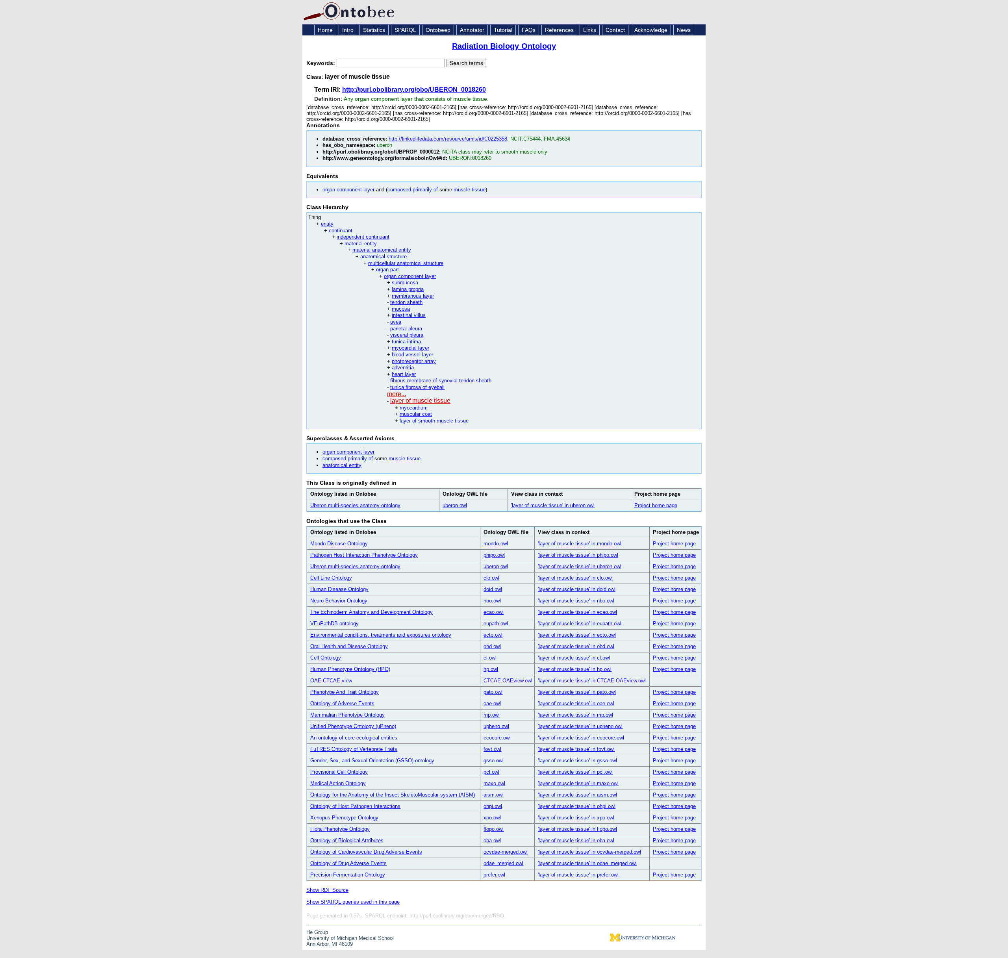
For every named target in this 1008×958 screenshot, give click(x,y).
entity (327, 224)
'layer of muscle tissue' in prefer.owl (578, 875)
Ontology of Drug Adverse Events (348, 863)
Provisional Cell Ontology (339, 772)
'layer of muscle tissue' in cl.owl (574, 658)
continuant (340, 230)
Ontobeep (438, 30)
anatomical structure (383, 256)
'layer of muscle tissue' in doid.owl (576, 589)
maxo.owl (494, 783)
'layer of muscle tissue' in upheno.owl (580, 726)
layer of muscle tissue (420, 400)
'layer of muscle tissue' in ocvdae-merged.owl (589, 852)
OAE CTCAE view (331, 681)
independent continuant (363, 237)
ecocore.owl (497, 738)
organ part (387, 269)
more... (396, 394)
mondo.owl (496, 544)
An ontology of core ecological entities (353, 738)
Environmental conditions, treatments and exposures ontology (380, 635)
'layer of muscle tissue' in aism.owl (577, 795)
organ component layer (348, 190)
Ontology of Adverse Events (342, 703)
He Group (317, 932)
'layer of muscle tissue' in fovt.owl (576, 749)
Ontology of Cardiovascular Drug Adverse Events (366, 852)
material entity (361, 243)
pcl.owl (491, 772)
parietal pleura (406, 329)
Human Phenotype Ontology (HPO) (350, 669)
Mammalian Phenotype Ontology (347, 715)
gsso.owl (494, 760)
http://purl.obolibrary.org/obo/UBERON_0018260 (414, 89)
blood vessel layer (412, 355)
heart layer (404, 374)
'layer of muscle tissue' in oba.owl (576, 840)
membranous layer (413, 296)
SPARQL (405, 30)
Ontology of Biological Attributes (347, 840)
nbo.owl (492, 601)
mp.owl (492, 715)
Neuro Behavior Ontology (338, 601)
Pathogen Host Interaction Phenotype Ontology (364, 555)
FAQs (529, 30)
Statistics (374, 30)
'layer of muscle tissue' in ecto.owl (577, 635)
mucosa (401, 309)
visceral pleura (406, 335)
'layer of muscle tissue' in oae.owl (576, 703)
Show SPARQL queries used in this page (353, 902)
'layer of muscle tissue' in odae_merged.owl (587, 863)
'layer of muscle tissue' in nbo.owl (576, 601)
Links (589, 30)
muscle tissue (469, 190)
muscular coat (416, 414)
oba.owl (492, 840)
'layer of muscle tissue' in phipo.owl (578, 555)
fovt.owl (492, 749)
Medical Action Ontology (338, 783)
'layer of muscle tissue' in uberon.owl (553, 505)
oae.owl (492, 703)
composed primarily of (412, 190)
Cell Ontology (325, 658)
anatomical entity (341, 465)
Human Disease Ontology (339, 589)
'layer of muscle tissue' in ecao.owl (577, 612)
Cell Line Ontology (331, 578)
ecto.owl (493, 635)
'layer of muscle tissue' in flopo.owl (577, 829)
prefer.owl (494, 875)
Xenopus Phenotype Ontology (344, 818)
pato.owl (493, 692)
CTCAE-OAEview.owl (508, 681)
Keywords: (321, 63)
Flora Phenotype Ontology (340, 829)
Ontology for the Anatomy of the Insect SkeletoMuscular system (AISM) (392, 795)
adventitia (403, 368)
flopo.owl (494, 829)
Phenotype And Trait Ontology (344, 692)
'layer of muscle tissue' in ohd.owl (576, 646)
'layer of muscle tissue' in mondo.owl (579, 544)
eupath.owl (496, 623)
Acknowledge (650, 30)
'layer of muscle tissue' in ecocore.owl (581, 738)
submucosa (405, 282)
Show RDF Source (327, 890)
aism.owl (494, 795)
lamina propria (408, 289)
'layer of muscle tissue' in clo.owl (575, 578)
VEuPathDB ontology (334, 623)
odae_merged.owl (503, 863)
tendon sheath (406, 302)
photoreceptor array (414, 361)
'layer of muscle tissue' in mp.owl (575, 715)
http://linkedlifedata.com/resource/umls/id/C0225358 (448, 139)
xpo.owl (492, 818)
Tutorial (503, 30)
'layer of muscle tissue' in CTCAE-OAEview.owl (592, 681)
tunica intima (406, 342)
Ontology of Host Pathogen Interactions (355, 806)
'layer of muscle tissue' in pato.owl (577, 692)
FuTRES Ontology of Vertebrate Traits (353, 749)
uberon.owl (455, 505)
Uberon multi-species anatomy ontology (355, 505)
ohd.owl (492, 646)
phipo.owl (494, 555)
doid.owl (493, 589)
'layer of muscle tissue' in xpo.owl (576, 818)
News (684, 30)
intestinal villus (409, 315)
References (559, 30)
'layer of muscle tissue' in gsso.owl (577, 760)
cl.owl (490, 658)
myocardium (414, 408)
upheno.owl (496, 726)
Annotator (472, 30)
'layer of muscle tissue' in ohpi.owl (576, 806)
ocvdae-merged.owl (506, 852)
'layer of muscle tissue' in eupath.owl (579, 623)
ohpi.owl (493, 806)
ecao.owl (494, 612)
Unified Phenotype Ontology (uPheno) (353, 726)
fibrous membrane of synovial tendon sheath (440, 381)
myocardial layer (410, 348)
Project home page (655, 505)
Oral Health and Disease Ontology (349, 646)
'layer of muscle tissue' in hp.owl (574, 669)
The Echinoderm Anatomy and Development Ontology (371, 612)
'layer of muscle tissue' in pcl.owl (575, 772)
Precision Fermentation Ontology (347, 875)
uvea (395, 322)
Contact (615, 30)
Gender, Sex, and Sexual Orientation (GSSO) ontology (372, 760)
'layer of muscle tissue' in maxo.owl (578, 783)
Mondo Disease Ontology (339, 544)
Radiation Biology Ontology (504, 46)
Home (325, 30)
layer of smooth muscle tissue (434, 421)
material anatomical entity (381, 250)
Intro (348, 30)
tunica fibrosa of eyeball (417, 387)
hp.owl (491, 669)
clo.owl (491, 578)
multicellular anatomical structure (405, 263)
